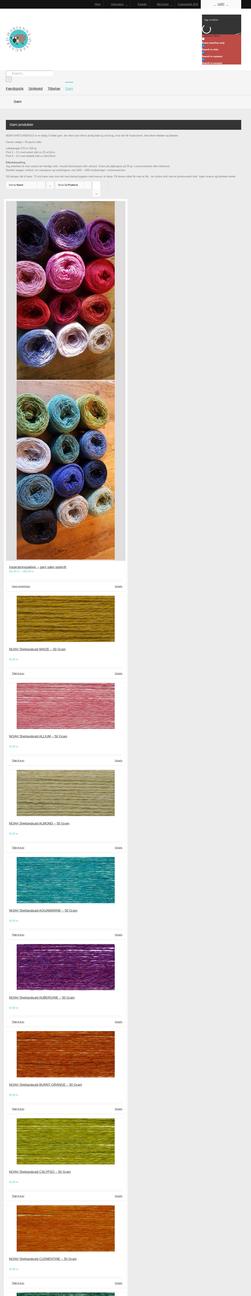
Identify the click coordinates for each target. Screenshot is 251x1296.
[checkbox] (221, 40)
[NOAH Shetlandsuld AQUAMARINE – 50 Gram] (65, 880)
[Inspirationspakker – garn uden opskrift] (65, 381)
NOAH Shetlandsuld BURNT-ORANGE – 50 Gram (45, 1085)
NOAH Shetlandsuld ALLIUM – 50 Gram (38, 736)
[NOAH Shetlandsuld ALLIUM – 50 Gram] (65, 706)
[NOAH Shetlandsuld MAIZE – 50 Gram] (65, 619)
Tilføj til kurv (18, 673)
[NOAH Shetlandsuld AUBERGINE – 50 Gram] (65, 967)
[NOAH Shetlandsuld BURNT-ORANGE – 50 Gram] (65, 1055)
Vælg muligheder (21, 586)
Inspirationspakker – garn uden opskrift (37, 567)
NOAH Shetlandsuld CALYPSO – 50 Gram (40, 1172)
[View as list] (96, 193)
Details (118, 586)
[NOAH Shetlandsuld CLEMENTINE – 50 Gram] (65, 1229)
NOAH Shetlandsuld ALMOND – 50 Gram (39, 823)
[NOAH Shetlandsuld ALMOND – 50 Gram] (65, 793)
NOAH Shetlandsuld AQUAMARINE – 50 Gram (43, 910)
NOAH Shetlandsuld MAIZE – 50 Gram (37, 649)
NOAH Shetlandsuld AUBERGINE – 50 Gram (42, 998)
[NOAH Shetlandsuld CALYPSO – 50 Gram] (65, 1142)
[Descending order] (50, 185)
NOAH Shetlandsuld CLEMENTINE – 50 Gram (43, 1259)
